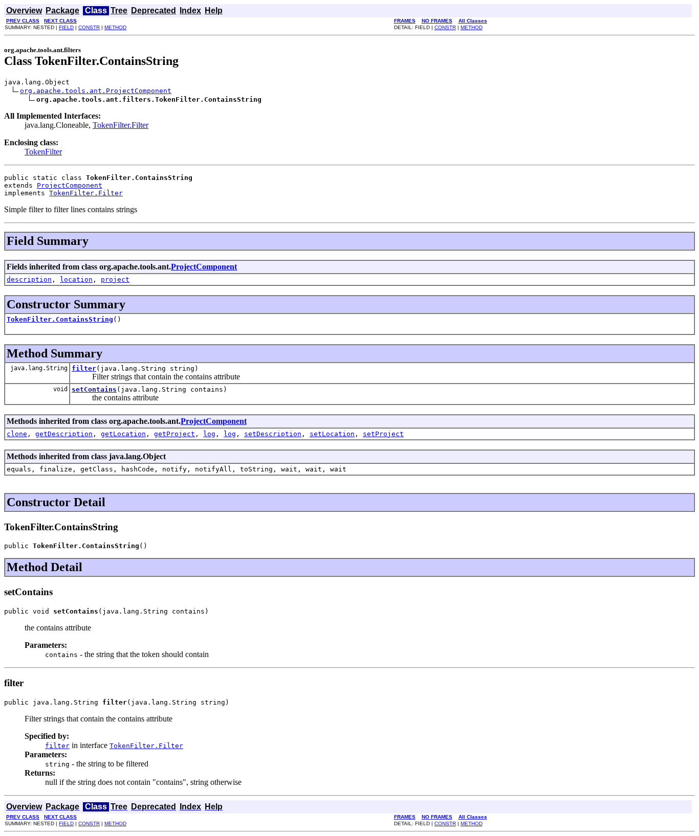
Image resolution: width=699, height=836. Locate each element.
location (76, 279)
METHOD (115, 27)
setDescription (272, 434)
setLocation (332, 434)
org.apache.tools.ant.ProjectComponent (95, 91)
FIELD (66, 27)
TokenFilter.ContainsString (60, 319)
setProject (383, 434)
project (115, 279)
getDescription (64, 434)
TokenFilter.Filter (120, 125)
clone (17, 434)
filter (84, 368)
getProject (174, 434)
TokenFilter (43, 151)
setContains (94, 389)
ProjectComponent (69, 185)
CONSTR (89, 27)
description (29, 279)
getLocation (123, 434)
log (209, 434)
